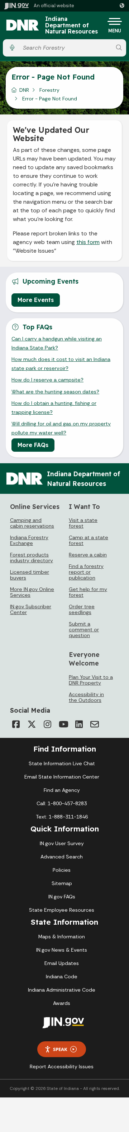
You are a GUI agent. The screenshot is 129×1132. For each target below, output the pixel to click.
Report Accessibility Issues (62, 1066)
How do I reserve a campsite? (47, 379)
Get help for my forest (88, 592)
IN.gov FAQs (61, 896)
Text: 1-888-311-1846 (62, 816)
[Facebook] (16, 724)
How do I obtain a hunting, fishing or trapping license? (53, 407)
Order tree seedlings (82, 609)
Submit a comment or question (84, 630)
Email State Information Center (61, 777)
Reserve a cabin (88, 554)
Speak (60, 1049)
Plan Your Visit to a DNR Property (91, 680)
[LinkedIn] (79, 724)
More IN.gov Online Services (32, 592)
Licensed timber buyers (29, 575)
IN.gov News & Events (61, 950)
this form (88, 242)
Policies (62, 870)
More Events (36, 299)
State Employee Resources (61, 910)
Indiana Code (61, 976)
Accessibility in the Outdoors (86, 697)
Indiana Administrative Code (61, 990)
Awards (61, 1003)
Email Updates (61, 963)
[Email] (94, 724)
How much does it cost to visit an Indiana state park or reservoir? (60, 363)
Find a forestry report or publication (86, 572)
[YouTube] (63, 724)
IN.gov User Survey (62, 843)
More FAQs (33, 444)
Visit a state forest (83, 523)
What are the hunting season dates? (55, 391)
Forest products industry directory (31, 557)
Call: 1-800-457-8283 (62, 803)
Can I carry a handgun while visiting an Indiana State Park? (56, 343)
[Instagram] (47, 724)
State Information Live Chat (62, 763)
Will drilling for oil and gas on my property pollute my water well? (61, 428)
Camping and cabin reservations (32, 523)
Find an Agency (62, 790)
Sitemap (62, 883)
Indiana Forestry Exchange (29, 540)
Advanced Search (61, 856)
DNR (24, 90)
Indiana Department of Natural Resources (71, 25)
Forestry (49, 90)
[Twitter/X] (31, 724)
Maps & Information (61, 936)
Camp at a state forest (88, 540)
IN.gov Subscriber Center (30, 609)
